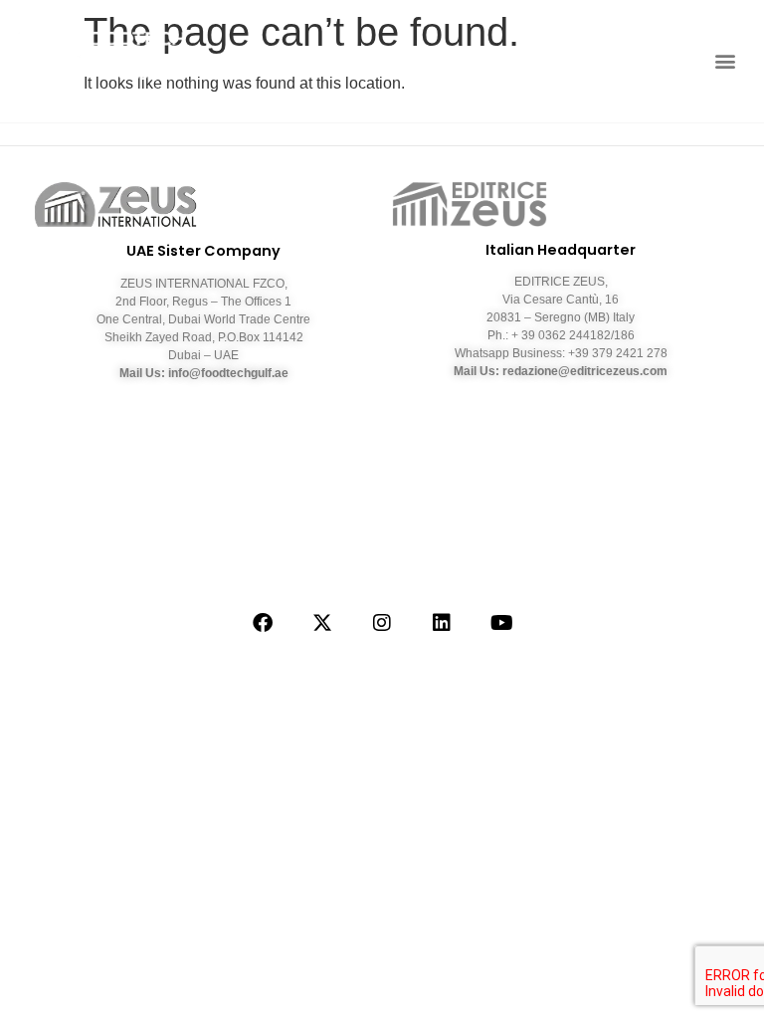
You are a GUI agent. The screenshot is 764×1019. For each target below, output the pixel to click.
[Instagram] (382, 623)
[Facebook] (263, 623)
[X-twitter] (322, 623)
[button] (724, 61)
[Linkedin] (442, 623)
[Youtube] (501, 623)
